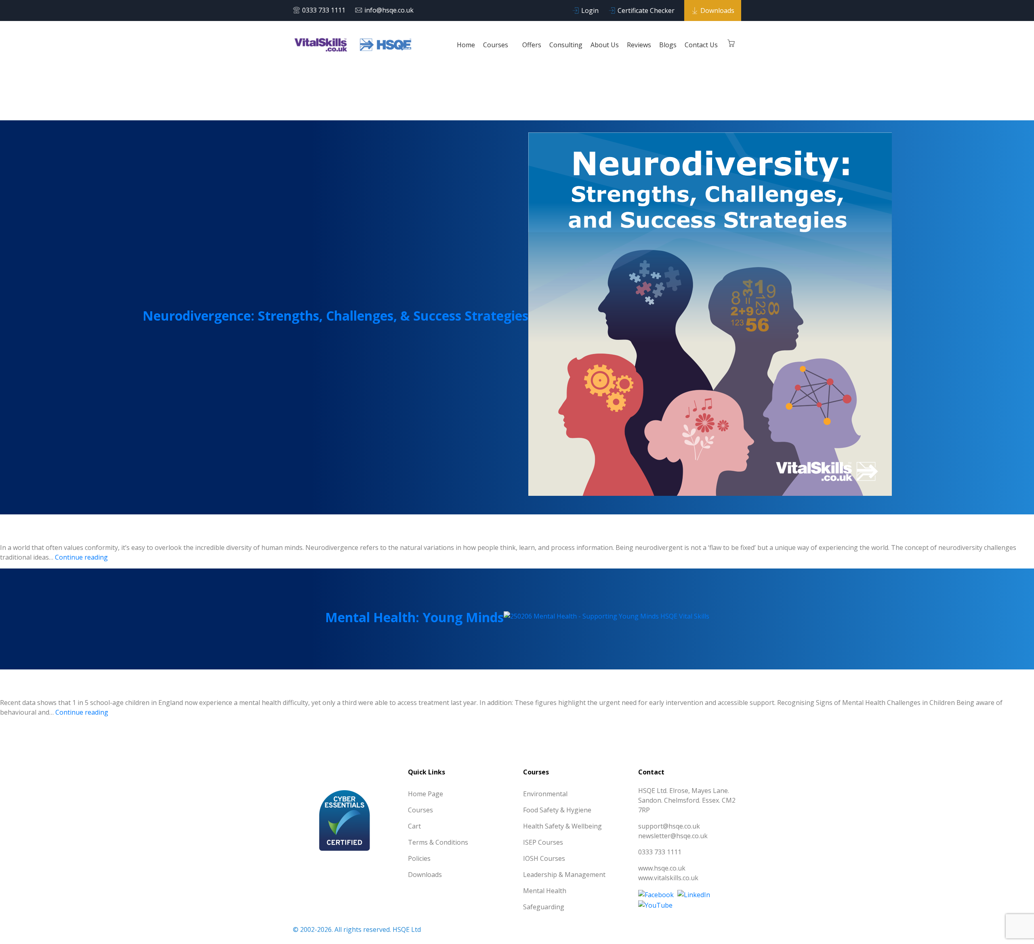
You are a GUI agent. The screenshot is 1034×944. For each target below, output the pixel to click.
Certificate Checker (646, 10)
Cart (414, 826)
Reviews (639, 44)
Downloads (717, 10)
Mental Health (544, 890)
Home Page (425, 793)
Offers (531, 44)
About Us (605, 44)
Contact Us (701, 44)
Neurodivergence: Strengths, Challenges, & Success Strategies (335, 315)
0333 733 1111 (323, 10)
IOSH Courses (544, 858)
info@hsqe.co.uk (389, 10)
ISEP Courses (543, 842)
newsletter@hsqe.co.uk (673, 835)
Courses (496, 44)
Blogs (668, 44)
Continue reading (81, 557)
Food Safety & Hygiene (557, 810)
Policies (419, 858)
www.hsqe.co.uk (661, 868)
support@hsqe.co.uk (669, 826)
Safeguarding (543, 906)
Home (466, 44)
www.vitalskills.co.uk (668, 877)
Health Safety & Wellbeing (562, 826)
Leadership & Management (564, 874)
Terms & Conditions (438, 842)
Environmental (545, 793)
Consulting (565, 44)
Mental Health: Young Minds (414, 617)
